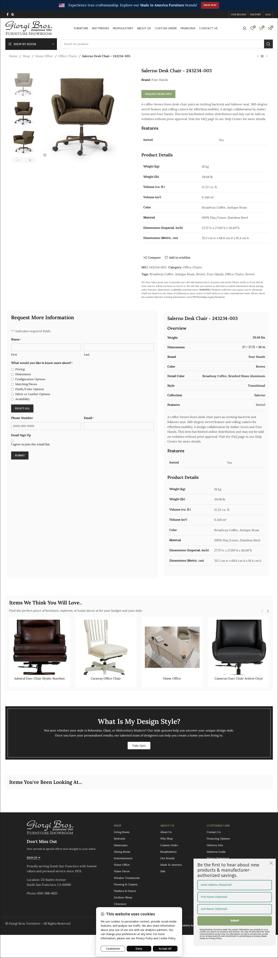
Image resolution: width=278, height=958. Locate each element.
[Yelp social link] (12, 14)
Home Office (44, 56)
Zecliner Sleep (123, 897)
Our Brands (167, 858)
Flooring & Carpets (125, 884)
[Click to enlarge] (45, 155)
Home (13, 56)
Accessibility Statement (189, 925)
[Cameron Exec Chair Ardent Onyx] (238, 647)
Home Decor (122, 871)
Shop (26, 56)
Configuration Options (30, 379)
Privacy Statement (218, 858)
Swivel (249, 274)
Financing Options (218, 838)
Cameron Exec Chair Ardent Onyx (239, 678)
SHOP (117, 825)
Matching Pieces (26, 384)
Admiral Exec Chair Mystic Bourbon (39, 678)
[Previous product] (257, 56)
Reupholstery (168, 851)
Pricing (20, 369)
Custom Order (169, 845)
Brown (200, 274)
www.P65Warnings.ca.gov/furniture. (205, 297)
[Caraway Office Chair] (105, 647)
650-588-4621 (47, 893)
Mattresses (120, 845)
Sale (162, 871)
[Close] (271, 863)
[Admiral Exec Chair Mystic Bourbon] (39, 647)
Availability (22, 399)
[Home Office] (172, 647)
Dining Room (122, 851)
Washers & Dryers (125, 891)
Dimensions (23, 374)
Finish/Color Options (29, 389)
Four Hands (160, 80)
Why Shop (166, 838)
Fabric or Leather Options (32, 394)
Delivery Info (215, 845)
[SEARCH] (268, 44)
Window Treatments (126, 878)
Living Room (122, 832)
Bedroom (119, 838)
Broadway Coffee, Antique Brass (172, 274)
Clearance (120, 904)
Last (87, 354)
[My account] (244, 28)
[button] (17, 160)
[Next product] (266, 56)
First (14, 354)
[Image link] (50, 827)
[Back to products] (262, 56)
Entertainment (123, 858)
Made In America (171, 864)
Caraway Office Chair (106, 678)
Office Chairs (67, 56)
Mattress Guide (216, 851)
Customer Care (218, 825)
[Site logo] (28, 28)
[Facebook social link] (7, 14)
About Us (167, 825)
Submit (20, 455)
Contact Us (213, 832)
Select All (22, 408)
